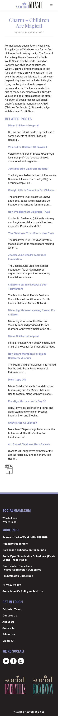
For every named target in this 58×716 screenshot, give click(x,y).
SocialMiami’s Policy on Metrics (23, 591)
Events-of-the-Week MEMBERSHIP (25, 537)
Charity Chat (36, 32)
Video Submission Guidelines (22, 569)
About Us (8, 621)
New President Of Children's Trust (29, 211)
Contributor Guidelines (17, 566)
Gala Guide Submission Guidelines (24, 550)
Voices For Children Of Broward (27, 147)
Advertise (8, 634)
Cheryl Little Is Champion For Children (31, 190)
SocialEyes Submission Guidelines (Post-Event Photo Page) (29, 558)
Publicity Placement (15, 543)
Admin (21, 32)
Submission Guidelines (18, 576)
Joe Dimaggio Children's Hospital (28, 168)
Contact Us (9, 615)
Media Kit (8, 640)
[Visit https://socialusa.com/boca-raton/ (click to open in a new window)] (43, 685)
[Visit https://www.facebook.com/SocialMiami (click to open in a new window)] (13, 661)
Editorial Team (11, 609)
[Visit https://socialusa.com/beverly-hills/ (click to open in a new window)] (15, 685)
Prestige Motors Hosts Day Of (27, 401)
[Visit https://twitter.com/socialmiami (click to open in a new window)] (6, 661)
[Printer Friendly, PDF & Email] (10, 469)
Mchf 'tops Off (17, 379)
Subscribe (8, 628)
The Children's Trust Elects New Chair (31, 233)
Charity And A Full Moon (22, 422)
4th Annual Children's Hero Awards (29, 444)
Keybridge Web (35, 712)
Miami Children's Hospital (23, 125)
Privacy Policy (11, 585)
